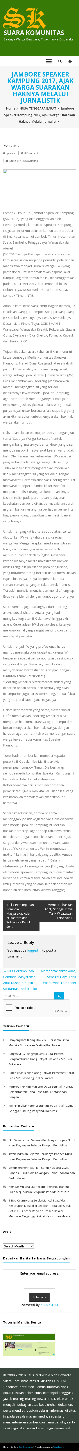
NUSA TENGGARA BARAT (38, 108)
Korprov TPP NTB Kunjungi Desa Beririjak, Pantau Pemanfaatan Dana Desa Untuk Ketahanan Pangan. (41, 1092)
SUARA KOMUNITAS (34, 32)
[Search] (59, 995)
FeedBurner (50, 1304)
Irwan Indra (16, 1154)
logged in (34, 950)
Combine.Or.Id (25, 1447)
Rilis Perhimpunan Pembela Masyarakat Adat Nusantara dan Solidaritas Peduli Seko (20, 916)
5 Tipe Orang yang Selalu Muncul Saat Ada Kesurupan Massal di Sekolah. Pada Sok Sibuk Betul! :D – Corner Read (40, 1205)
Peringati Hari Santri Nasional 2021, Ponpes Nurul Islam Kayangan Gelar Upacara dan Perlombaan (42, 1173)
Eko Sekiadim (17, 1140)
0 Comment (31, 153)
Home (10, 108)
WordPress (58, 1447)
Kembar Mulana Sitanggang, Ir (28, 1187)
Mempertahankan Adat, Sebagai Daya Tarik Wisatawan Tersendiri (59, 911)
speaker (10, 153)
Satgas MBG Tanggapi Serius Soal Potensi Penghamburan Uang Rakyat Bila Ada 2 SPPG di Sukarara (40, 1059)
